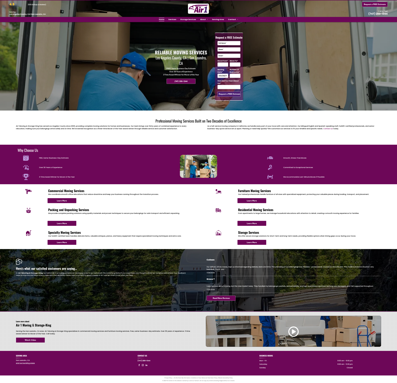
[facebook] (139, 365)
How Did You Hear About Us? (228, 82)
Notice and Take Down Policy (209, 378)
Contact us (328, 128)
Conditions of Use (196, 378)
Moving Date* (221, 70)
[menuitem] (161, 19)
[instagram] (142, 365)
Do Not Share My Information (182, 378)
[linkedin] (146, 365)
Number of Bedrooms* (235, 70)
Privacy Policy (168, 378)
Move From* (223, 61)
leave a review (92, 275)
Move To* (234, 61)
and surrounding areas (25, 363)
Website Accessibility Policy (225, 378)
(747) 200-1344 (378, 13)
